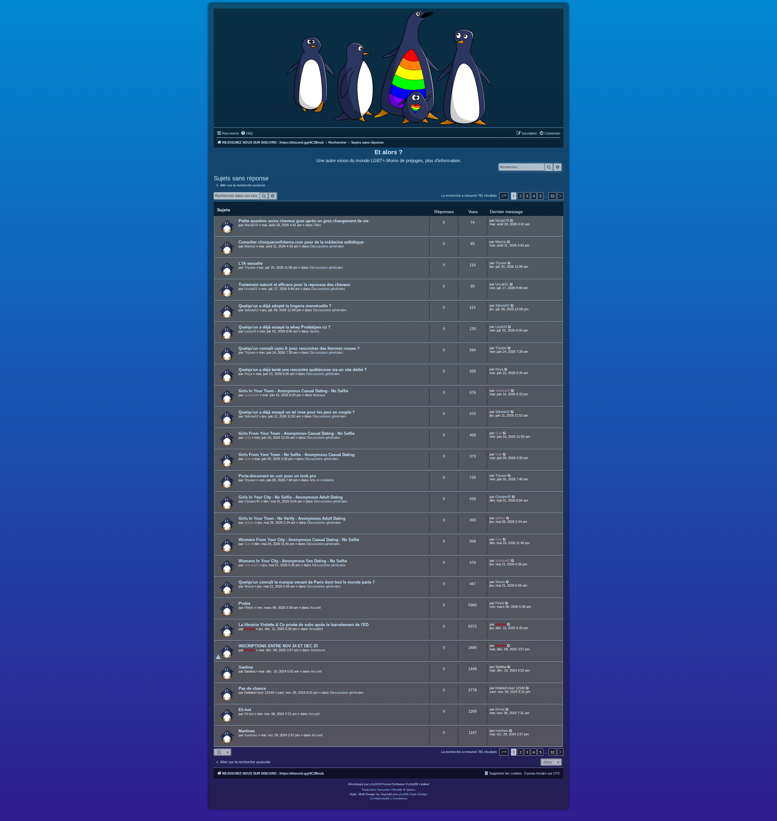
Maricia (249, 246)
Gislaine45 (252, 501)
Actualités (316, 629)
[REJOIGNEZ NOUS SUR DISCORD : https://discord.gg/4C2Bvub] (389, 66)
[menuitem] (247, 133)
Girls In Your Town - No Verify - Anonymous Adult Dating (292, 518)
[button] (503, 195)
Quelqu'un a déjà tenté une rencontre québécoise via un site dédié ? (303, 369)
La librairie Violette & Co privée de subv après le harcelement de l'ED (303, 624)
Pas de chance (252, 688)
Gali (247, 437)
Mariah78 (251, 225)
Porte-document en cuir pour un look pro (277, 476)
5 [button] (540, 196)
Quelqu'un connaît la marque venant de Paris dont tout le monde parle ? (307, 582)
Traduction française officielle (381, 789)
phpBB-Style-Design (413, 794)
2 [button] (520, 196)
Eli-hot (245, 709)
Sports (314, 331)
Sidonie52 (251, 310)
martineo (250, 735)
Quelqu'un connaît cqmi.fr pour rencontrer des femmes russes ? (299, 348)
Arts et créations (322, 480)
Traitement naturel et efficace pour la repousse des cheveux (294, 284)
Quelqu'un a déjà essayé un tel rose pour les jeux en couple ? (297, 412)
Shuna (249, 586)
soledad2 (251, 395)
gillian (249, 522)
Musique (319, 395)
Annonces (317, 650)
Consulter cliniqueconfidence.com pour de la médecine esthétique (301, 242)
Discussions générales (327, 246)
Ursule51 (251, 289)
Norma (249, 629)
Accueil (315, 607)
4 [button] (534, 196)
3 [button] (527, 196)
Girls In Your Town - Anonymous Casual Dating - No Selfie (293, 391)
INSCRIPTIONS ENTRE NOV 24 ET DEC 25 (278, 646)
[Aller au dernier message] (512, 220)
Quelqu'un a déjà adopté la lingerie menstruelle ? (285, 306)
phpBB (374, 784)
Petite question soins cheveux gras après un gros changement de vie (303, 221)
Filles (317, 225)
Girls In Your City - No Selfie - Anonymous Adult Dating (291, 497)
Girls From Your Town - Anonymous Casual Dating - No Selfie (297, 433)
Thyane (250, 267)
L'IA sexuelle (251, 263)
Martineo (247, 731)
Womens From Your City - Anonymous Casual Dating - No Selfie (299, 539)
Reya (248, 374)
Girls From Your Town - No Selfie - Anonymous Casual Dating (297, 454)
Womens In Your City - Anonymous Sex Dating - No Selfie (293, 561)
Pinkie (244, 603)
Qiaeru (411, 789)
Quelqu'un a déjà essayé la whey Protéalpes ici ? (285, 327)
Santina (246, 667)
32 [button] (552, 196)
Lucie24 (250, 331)
